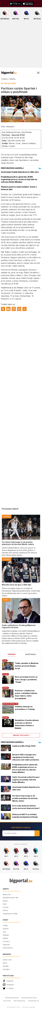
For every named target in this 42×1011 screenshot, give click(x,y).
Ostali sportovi (8, 948)
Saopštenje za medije (10, 914)
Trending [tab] (12, 654)
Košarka (12, 79)
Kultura (5, 910)
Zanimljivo (6, 969)
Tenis (4, 932)
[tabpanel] (21, 698)
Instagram (10, 985)
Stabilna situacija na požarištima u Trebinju (25, 707)
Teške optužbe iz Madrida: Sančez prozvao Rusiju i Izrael (27, 666)
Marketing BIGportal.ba (29, 998)
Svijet (5, 904)
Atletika (5, 938)
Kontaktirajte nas (33, 1001)
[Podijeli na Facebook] (3, 309)
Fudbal (5, 925)
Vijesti (6, 889)
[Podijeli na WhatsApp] (19, 309)
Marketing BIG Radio (12, 998)
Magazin (7, 954)
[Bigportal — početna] (9, 72)
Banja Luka (6, 894)
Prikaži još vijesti (21, 735)
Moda (5, 963)
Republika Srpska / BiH (10, 898)
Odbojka (6, 935)
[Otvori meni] (38, 72)
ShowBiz (6, 966)
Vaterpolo (6, 945)
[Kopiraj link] (24, 309)
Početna (4, 79)
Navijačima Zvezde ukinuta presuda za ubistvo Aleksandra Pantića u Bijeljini (27, 724)
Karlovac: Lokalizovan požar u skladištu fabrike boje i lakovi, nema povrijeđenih (26, 694)
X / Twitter (10, 988)
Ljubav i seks (7, 960)
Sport (5, 920)
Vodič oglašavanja (19, 1001)
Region (5, 901)
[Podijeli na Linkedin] (8, 309)
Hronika (5, 907)
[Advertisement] (21, 45)
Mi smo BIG (7, 1001)
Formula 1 (6, 941)
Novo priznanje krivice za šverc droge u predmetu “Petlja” (26, 679)
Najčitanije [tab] (30, 654)
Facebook (10, 981)
